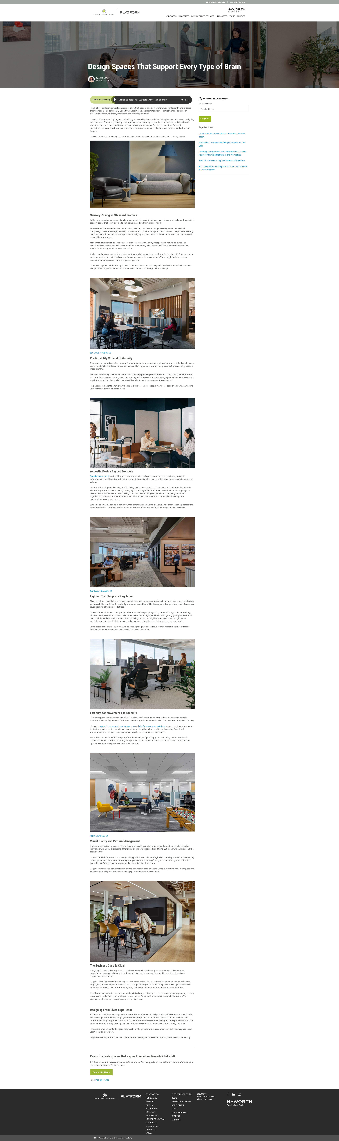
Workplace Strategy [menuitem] (151, 1110)
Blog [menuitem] (174, 1097)
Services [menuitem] (150, 1101)
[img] (182, 99)
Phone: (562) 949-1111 (215, 2)
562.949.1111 (203, 1094)
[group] (151, 100)
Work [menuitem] (212, 16)
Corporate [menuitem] (151, 1122)
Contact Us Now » (101, 1072)
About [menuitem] (232, 16)
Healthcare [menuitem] (152, 1115)
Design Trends (102, 1079)
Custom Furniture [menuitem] (199, 16)
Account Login (237, 2)
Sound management (99, 476)
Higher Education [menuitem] (155, 1119)
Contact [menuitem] (241, 16)
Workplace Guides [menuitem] (181, 1101)
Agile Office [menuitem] (177, 1105)
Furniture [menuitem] (151, 1097)
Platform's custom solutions (152, 726)
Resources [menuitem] (222, 16)
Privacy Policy (128, 1138)
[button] (115, 99)
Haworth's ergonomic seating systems (117, 726)
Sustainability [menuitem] (179, 1112)
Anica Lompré (104, 78)
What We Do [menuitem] (171, 16)
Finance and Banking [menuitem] (152, 1128)
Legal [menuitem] (149, 1133)
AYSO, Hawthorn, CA (99, 835)
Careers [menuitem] (175, 1116)
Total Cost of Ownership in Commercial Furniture (222, 160)
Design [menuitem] (149, 1105)
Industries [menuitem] (184, 16)
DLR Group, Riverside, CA (100, 353)
